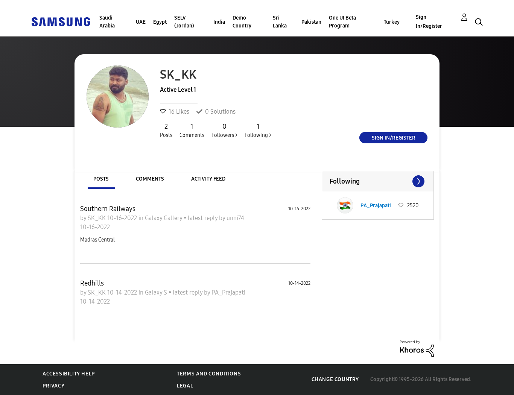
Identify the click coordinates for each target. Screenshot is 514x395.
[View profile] (345, 205)
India (219, 22)
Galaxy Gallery (164, 218)
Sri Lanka (280, 22)
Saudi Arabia (107, 22)
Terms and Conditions (209, 374)
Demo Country (242, 22)
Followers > (224, 130)
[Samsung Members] (60, 21)
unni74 (235, 218)
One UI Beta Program (342, 22)
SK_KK (97, 218)
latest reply (203, 218)
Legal (185, 386)
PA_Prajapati (228, 292)
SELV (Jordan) (184, 22)
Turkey (392, 22)
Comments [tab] (150, 179)
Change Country (335, 379)
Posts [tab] (101, 179)
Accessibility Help (69, 374)
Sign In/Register (429, 21)
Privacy (53, 386)
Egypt (160, 22)
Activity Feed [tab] (208, 179)
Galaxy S (157, 292)
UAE (141, 22)
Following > (258, 130)
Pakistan (311, 22)
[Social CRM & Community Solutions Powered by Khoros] (417, 348)
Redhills (92, 283)
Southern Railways (107, 209)
